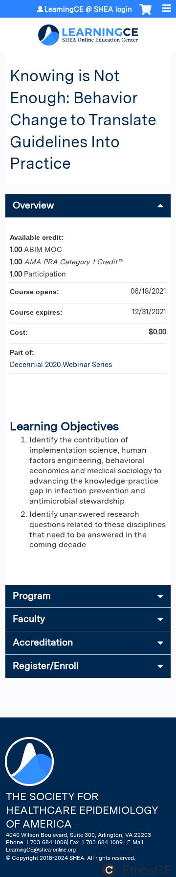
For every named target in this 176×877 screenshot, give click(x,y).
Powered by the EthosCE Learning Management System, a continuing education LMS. (136, 870)
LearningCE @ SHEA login (88, 9)
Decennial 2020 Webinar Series (61, 364)
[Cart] (145, 14)
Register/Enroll (46, 665)
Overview (33, 205)
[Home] (88, 32)
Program (32, 595)
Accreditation (43, 642)
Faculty (29, 618)
